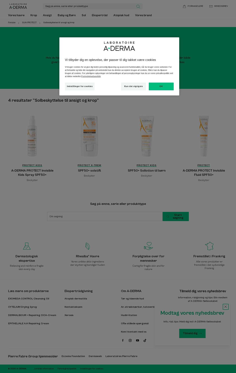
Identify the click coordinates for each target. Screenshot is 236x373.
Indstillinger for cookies (80, 86)
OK (161, 86)
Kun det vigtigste (133, 86)
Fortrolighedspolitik (91, 76)
